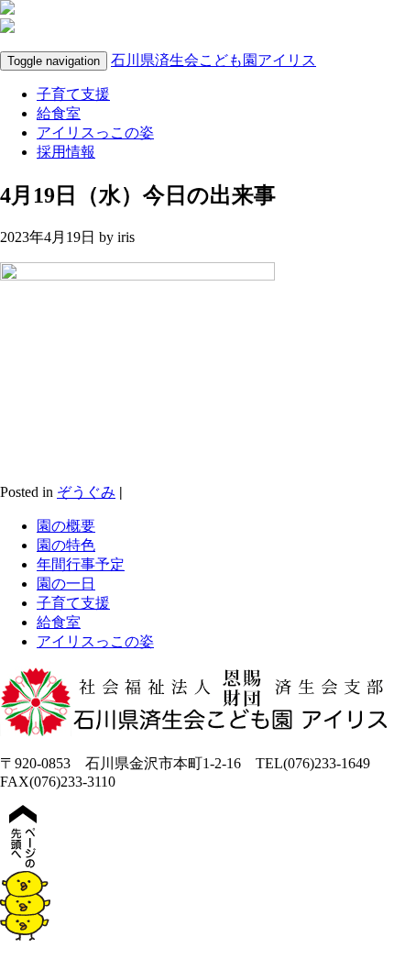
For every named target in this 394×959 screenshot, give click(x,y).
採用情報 (66, 152)
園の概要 (66, 526)
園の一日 (66, 583)
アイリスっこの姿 (95, 132)
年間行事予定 (81, 564)
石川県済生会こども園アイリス (213, 60)
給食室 (59, 113)
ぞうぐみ (86, 492)
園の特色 (66, 545)
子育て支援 (73, 94)
